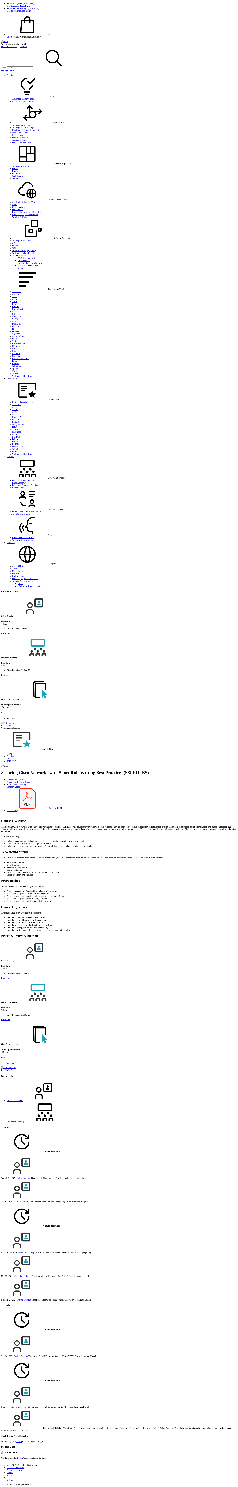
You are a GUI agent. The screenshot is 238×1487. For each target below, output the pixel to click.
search (4, 68)
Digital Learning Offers (22, 142)
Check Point (17, 309)
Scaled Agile (17, 176)
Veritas (15, 373)
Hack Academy (19, 483)
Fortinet (15, 331)
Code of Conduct (19, 576)
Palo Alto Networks (20, 358)
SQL (14, 248)
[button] (30, 37)
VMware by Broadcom (22, 376)
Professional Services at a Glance (26, 511)
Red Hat (15, 363)
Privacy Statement (14, 1470)
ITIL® (15, 168)
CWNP (15, 319)
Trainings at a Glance (21, 166)
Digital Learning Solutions (23, 480)
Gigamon (16, 334)
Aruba (15, 299)
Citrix (14, 314)
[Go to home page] (4, 41)
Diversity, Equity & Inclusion (25, 578)
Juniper (15, 341)
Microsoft (16, 346)
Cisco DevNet (24, 260)
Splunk (15, 368)
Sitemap (10, 1475)
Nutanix (15, 351)
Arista (14, 296)
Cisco (14, 311)
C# (13, 243)
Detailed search (7, 70)
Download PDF (55, 808)
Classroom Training (15, 1122)
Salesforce (16, 366)
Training (10, 75)
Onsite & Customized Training (25, 130)
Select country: (13, 37)
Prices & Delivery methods (18, 782)
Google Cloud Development (30, 263)
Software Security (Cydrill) (24, 250)
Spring (20, 268)
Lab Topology (13, 810)
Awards (15, 569)
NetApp (15, 348)
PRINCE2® (17, 173)
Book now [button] (5, 633)
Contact (23, 46)
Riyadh (19, 1458)
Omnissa (16, 356)
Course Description (15, 779)
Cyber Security (18, 207)
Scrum (15, 178)
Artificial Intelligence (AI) (23, 202)
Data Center (17, 209)
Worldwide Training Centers (30, 586)
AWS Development (26, 258)
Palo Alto (16, 439)
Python (15, 245)
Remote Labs (18, 488)
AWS (14, 301)
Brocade (15, 306)
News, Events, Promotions (18, 514)
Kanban (15, 171)
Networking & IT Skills (22, 101)
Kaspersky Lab (18, 343)
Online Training (24, 1178)
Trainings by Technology (23, 127)
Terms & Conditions (15, 1467)
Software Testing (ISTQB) (23, 253)
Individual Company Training (25, 485)
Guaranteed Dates (20, 132)
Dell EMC (16, 324)
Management (17, 571)
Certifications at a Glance (23, 402)
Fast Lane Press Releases (23, 537)
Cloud (14, 204)
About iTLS (17, 566)
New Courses (18, 135)
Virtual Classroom (15, 1100)
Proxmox (16, 361)
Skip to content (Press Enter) (19, 11)
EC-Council (17, 326)
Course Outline (13, 787)
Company (11, 542)
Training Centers (19, 140)
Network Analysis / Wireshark (25, 214)
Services (10, 456)
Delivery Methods (20, 137)
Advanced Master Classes (23, 99)
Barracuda (16, 304)
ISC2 (14, 339)
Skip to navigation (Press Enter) (20, 3)
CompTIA (16, 316)
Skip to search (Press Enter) (19, 6)
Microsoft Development (28, 265)
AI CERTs (16, 291)
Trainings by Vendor (21, 125)
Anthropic (16, 294)
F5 (13, 329)
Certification (12, 378)
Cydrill (15, 321)
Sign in (10, 1480)
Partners (15, 573)
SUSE (15, 371)
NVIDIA (16, 353)
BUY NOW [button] (6, 725)
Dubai (20, 583)
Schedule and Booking (16, 784)
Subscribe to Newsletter (22, 540)
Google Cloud (18, 336)
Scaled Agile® (18, 446)
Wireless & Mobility (21, 217)
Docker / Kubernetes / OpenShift (26, 212)
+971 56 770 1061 (9, 46)
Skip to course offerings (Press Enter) (23, 8)
